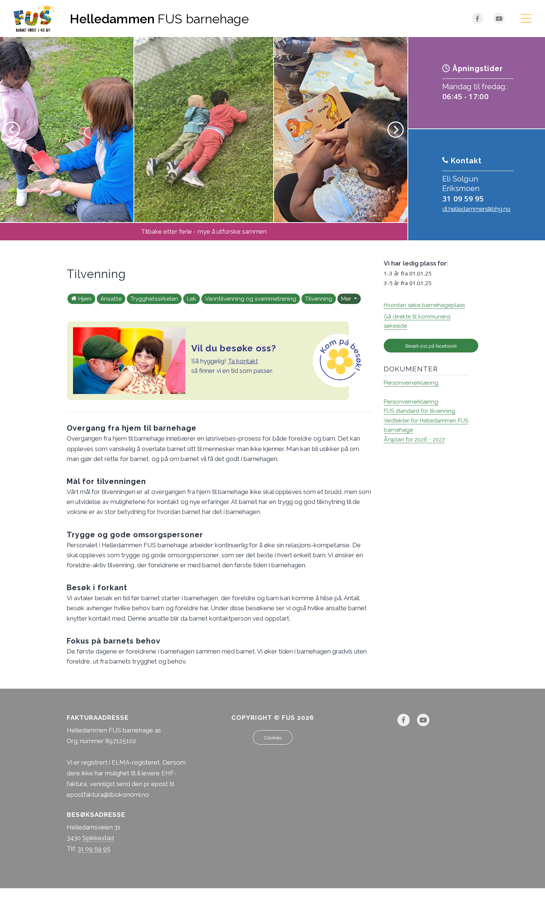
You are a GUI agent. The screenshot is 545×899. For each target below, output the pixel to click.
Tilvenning (318, 298)
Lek (191, 298)
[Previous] (12, 129)
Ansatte (111, 298)
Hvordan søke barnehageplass (424, 305)
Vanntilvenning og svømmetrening (250, 298)
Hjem (85, 298)
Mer (347, 298)
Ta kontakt (243, 361)
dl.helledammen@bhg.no (476, 209)
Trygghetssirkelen (154, 298)
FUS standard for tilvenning (419, 411)
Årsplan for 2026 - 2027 (414, 439)
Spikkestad (98, 838)
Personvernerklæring (411, 383)
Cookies (273, 738)
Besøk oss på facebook (431, 346)
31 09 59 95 (463, 198)
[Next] (395, 129)
